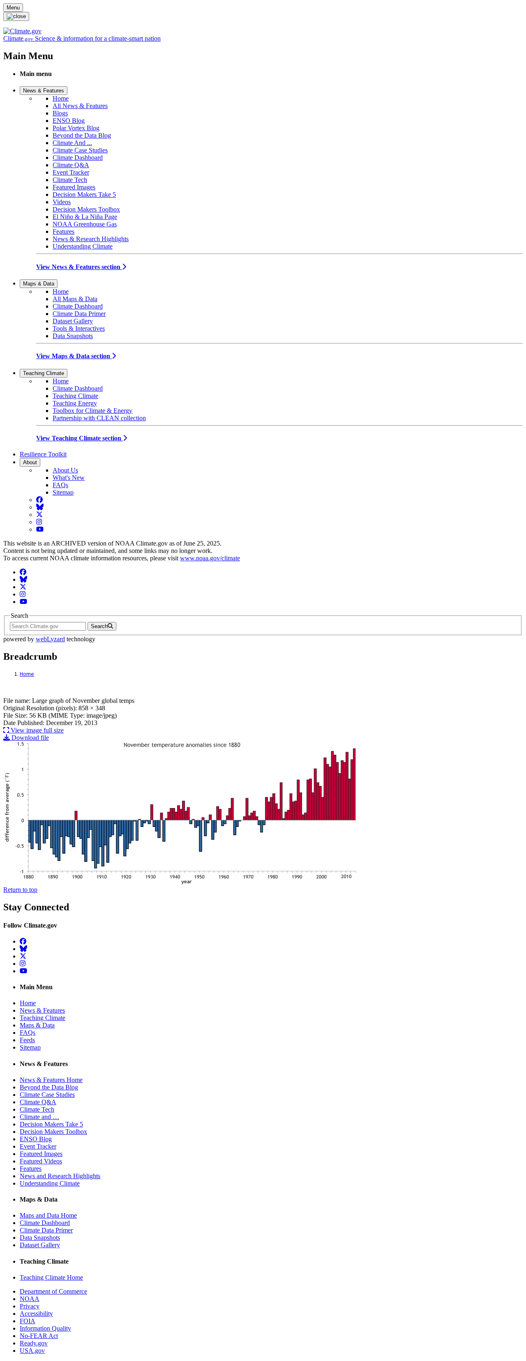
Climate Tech (70, 179)
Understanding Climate (83, 246)
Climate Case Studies (80, 150)
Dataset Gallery (73, 321)
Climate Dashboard (78, 157)
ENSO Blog (69, 120)
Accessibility (36, 1313)
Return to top (20, 889)
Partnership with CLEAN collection (99, 418)
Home (61, 98)
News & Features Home (51, 1079)
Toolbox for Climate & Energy (92, 410)
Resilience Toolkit (43, 454)
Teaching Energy (75, 403)
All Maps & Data (75, 298)
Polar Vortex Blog (76, 127)
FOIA (27, 1320)
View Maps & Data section (74, 355)
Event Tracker (71, 172)
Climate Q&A (71, 164)
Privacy (29, 1306)
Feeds (27, 1039)
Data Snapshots (73, 335)
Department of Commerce (53, 1291)
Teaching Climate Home (51, 1277)
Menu (13, 8)
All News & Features (80, 105)
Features (63, 231)
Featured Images (74, 187)
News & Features (43, 91)
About (30, 462)
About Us (65, 470)
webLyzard (50, 639)
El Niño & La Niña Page (85, 216)
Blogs (60, 113)
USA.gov (32, 1350)
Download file (29, 737)
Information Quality (45, 1328)
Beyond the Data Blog (82, 135)
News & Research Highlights (91, 238)
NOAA (29, 1298)
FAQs (60, 484)
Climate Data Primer (79, 313)
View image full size (36, 730)
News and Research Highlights (60, 1175)
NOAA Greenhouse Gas (85, 224)
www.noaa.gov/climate (210, 558)
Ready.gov (34, 1343)
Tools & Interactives (79, 328)
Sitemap (63, 492)
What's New (69, 477)
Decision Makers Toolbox (86, 209)
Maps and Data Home (48, 1215)
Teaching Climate (43, 373)
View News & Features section (79, 266)
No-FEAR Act (39, 1335)
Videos (62, 201)
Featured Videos (41, 1161)
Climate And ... (72, 142)
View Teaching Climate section (79, 438)
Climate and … (39, 1116)
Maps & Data (38, 284)
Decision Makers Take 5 (84, 194)
